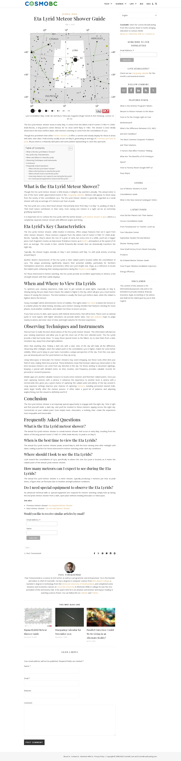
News (27, 548)
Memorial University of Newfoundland (78, 584)
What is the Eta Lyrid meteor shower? (42, 169)
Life (132, 3)
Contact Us (75, 756)
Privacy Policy (99, 756)
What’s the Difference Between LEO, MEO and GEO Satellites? (138, 131)
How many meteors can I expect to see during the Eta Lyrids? (50, 176)
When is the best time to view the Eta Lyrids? (44, 171)
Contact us (150, 34)
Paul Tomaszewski (33, 553)
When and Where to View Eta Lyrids (40, 157)
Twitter (95, 593)
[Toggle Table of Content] (69, 148)
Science (119, 3)
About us (124, 34)
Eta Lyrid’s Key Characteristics (37, 155)
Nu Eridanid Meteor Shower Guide (134, 260)
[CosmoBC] (41, 4)
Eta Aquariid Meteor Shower (61, 505)
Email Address (33, 519)
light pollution (96, 317)
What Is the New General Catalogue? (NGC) (138, 200)
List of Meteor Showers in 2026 (133, 188)
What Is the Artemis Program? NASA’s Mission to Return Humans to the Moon (137, 109)
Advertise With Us (86, 756)
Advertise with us (136, 34)
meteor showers (60, 135)
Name (29, 528)
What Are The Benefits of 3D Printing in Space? (137, 159)
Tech (106, 3)
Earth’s (85, 241)
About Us (66, 756)
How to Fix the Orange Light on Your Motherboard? (135, 120)
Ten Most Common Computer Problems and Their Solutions (137, 142)
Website (27, 690)
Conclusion (30, 163)
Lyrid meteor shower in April (94, 217)
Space (74, 14)
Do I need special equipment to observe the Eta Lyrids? (48, 179)
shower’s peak (84, 269)
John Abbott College (100, 581)
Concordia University (65, 587)
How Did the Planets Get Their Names (136, 215)
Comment (28, 703)
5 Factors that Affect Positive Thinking (136, 150)
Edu (149, 3)
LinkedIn (84, 593)
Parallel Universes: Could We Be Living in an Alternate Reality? (100, 633)
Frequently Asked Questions (37, 166)
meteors (81, 386)
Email (27, 678)
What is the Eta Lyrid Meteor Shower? (40, 152)
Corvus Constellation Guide (131, 221)
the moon (91, 303)
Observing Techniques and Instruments (41, 160)
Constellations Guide (128, 194)
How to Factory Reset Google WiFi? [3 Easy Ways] (136, 170)
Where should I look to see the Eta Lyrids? (43, 174)
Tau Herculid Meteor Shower (57, 508)
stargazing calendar (75, 195)
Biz (141, 3)
